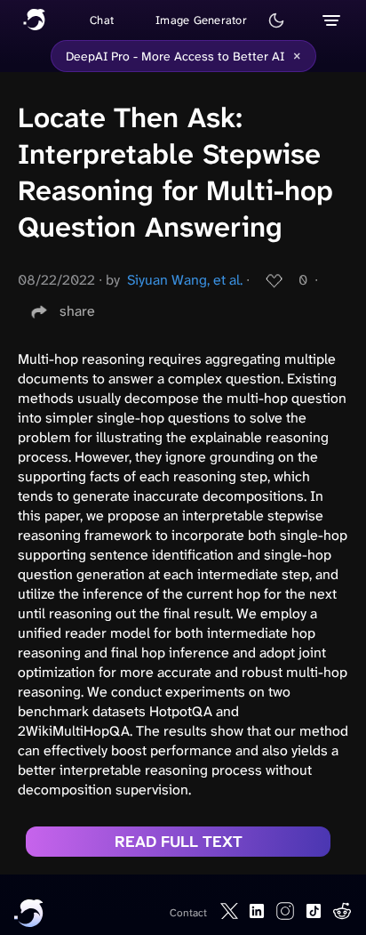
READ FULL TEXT (179, 841)
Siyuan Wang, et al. (185, 279)
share (77, 311)
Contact (188, 913)
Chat (102, 20)
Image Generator (201, 20)
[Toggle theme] (276, 20)
